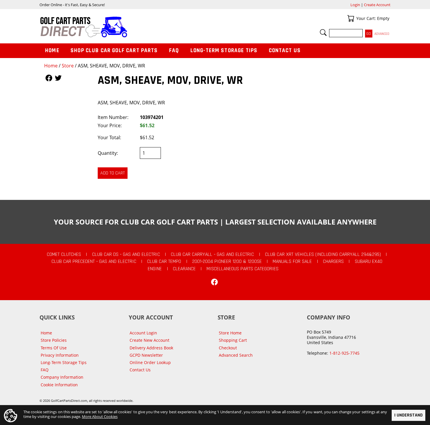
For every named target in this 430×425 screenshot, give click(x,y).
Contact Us (285, 50)
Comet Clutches (64, 254)
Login (355, 4)
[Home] (127, 27)
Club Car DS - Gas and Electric (126, 254)
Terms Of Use (54, 348)
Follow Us (49, 78)
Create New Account (149, 340)
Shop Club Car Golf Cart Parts (114, 50)
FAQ (174, 50)
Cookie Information (59, 384)
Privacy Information (60, 355)
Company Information (62, 377)
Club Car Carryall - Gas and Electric (212, 254)
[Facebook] (214, 282)
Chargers (333, 261)
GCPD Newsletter (146, 355)
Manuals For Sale (292, 261)
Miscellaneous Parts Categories (242, 269)
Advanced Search (236, 355)
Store (68, 65)
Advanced (381, 34)
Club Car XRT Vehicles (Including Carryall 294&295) (323, 254)
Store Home (230, 333)
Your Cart (350, 18)
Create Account (377, 4)
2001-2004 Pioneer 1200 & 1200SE (227, 261)
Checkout (228, 348)
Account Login (143, 333)
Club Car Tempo (164, 261)
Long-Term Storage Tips (223, 50)
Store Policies (54, 340)
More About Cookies (100, 416)
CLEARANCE (184, 269)
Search (323, 32)
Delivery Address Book (151, 348)
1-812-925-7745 (344, 353)
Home (51, 65)
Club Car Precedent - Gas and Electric (93, 261)
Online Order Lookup (150, 362)
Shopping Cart (233, 340)
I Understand (408, 415)
